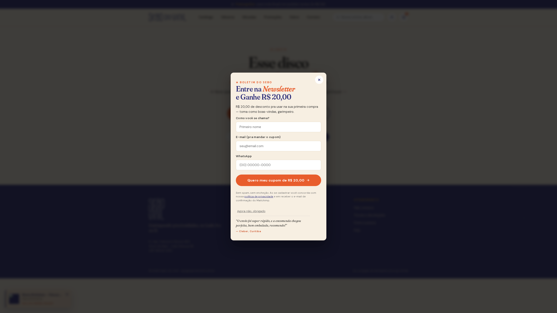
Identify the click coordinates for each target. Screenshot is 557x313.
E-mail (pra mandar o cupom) (258, 137)
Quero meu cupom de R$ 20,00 (276, 180)
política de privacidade (258, 196)
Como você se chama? (252, 118)
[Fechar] (319, 80)
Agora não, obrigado (251, 211)
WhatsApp (244, 156)
